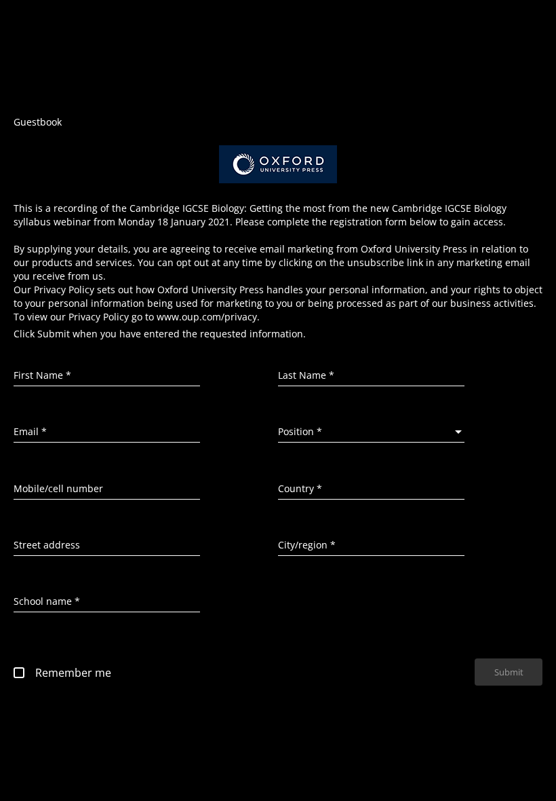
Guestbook (38, 121)
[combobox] (371, 432)
